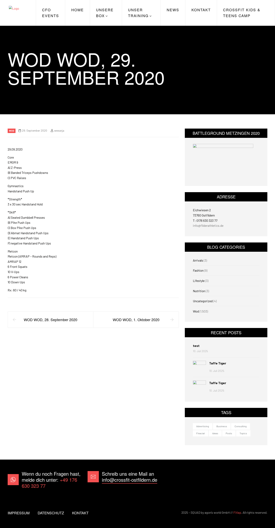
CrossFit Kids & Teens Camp (241, 12)
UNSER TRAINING (138, 12)
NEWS (173, 9)
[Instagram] (261, 479)
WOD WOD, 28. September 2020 (50, 319)
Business (221, 426)
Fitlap (237, 512)
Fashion (198, 270)
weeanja (59, 130)
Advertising (202, 426)
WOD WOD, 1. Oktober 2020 (136, 319)
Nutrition (199, 291)
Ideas (215, 433)
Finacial (200, 433)
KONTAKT (201, 9)
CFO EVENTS (50, 12)
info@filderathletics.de (208, 225)
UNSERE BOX (105, 12)
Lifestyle (199, 281)
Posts (229, 433)
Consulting (241, 426)
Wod (11, 130)
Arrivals (198, 260)
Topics (243, 433)
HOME (77, 9)
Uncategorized (203, 301)
